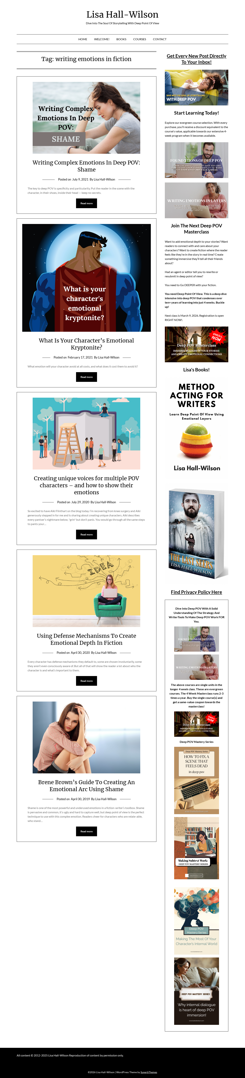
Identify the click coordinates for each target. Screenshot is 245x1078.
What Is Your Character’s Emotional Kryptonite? (86, 344)
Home (82, 39)
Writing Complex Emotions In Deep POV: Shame (86, 166)
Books (121, 39)
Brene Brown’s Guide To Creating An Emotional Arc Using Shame (86, 786)
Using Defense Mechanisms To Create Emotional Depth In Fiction (86, 639)
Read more (87, 203)
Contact (159, 39)
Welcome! (101, 39)
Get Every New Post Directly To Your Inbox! (196, 59)
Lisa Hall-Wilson (122, 14)
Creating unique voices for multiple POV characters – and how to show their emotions (86, 485)
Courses (139, 39)
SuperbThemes (149, 1072)
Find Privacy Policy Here (196, 592)
